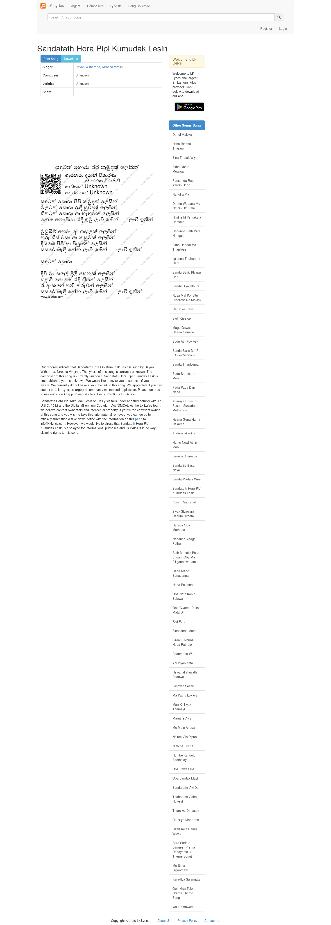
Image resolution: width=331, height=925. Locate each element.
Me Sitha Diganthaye (180, 867)
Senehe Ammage (184, 456)
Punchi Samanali (184, 502)
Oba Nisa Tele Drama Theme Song (182, 893)
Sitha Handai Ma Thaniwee (184, 246)
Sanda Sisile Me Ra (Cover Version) (186, 352)
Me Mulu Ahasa (183, 727)
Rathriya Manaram (185, 819)
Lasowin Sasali (183, 686)
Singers (75, 6)
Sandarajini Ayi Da (185, 787)
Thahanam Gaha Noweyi (184, 798)
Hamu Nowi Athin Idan (184, 444)
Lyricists (116, 6)
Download (71, 58)
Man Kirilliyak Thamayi (181, 706)
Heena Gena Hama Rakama (186, 421)
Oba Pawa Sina (183, 769)
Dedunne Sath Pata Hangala (186, 233)
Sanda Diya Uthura (186, 286)
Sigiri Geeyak (181, 318)
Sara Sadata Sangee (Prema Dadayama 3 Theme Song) (183, 849)
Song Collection (139, 6)
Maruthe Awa (181, 718)
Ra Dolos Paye (183, 309)
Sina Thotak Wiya (184, 157)
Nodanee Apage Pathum (184, 541)
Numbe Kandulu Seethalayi (183, 757)
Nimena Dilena (182, 746)
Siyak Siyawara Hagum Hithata (183, 513)
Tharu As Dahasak (185, 810)
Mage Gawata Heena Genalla (183, 329)
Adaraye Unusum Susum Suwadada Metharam (185, 405)
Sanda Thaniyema (185, 364)
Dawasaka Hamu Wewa (184, 831)
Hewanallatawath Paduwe (184, 674)
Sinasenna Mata (184, 630)
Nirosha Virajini (112, 67)
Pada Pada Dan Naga (183, 389)
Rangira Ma (180, 194)
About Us (163, 920)
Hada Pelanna (182, 584)
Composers (95, 6)
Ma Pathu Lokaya (184, 695)
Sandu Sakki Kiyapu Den (186, 274)
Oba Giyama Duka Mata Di (185, 609)
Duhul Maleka (182, 134)
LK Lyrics (55, 5)
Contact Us (212, 920)
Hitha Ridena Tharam (181, 145)
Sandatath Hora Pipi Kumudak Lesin (186, 490)
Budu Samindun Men (183, 375)
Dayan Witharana (87, 67)
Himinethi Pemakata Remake (186, 219)
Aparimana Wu (183, 653)
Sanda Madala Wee (186, 479)
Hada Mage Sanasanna (180, 573)
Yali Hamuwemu (183, 906)
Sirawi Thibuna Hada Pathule (183, 642)
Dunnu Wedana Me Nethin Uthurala (186, 205)
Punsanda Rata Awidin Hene (183, 182)
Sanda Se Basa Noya (183, 467)
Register (266, 28)
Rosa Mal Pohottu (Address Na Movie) (186, 297)
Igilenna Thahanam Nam (186, 260)
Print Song (50, 58)
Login (283, 28)
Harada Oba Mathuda (181, 527)
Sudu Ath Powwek (185, 341)
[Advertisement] (101, 132)
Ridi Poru (179, 621)
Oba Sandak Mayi (185, 778)
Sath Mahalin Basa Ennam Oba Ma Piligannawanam (185, 557)
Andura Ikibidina (183, 433)
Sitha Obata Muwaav (180, 168)
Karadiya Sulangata (186, 879)
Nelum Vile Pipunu (185, 736)
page (138, 419)
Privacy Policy (187, 920)
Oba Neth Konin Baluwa (183, 596)
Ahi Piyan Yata (182, 663)
